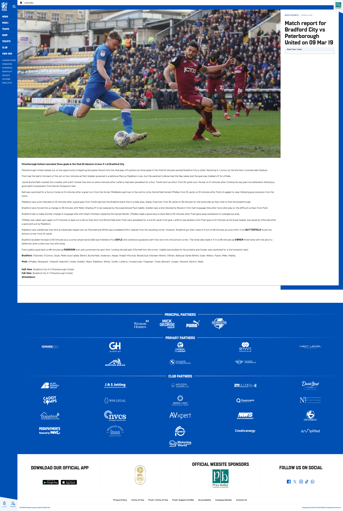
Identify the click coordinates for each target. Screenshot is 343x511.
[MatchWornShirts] (245, 415)
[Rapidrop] (180, 430)
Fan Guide (6, 79)
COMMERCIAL (7, 67)
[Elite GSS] (245, 385)
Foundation (7, 64)
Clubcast (337, 507)
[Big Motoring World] (180, 443)
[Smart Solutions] (245, 347)
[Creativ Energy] (245, 431)
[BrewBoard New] (310, 415)
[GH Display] (115, 347)
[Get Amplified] (310, 431)
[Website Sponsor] (338, 5)
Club (4, 47)
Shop (5, 35)
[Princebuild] (50, 347)
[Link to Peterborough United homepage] (5, 6)
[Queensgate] (245, 400)
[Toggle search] (14, 7)
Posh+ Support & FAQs (183, 500)
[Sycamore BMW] (180, 362)
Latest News (29, 3)
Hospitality (7, 71)
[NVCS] (115, 415)
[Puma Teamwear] (193, 323)
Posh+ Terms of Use (158, 500)
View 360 (7, 53)
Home (21, 2)
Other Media (320, 507)
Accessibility (204, 500)
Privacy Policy (120, 500)
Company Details (223, 500)
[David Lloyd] (310, 385)
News (5, 16)
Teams (5, 28)
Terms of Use (137, 500)
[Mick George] (167, 323)
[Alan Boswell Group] (50, 385)
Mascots (6, 75)
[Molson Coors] (180, 385)
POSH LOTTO (7, 82)
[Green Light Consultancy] (180, 400)
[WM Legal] (115, 400)
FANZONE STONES (9, 60)
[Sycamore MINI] (245, 362)
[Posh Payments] (50, 431)
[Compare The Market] (180, 347)
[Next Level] (310, 347)
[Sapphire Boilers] (50, 415)
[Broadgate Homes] (115, 430)
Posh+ (5, 22)
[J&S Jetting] (115, 385)
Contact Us (241, 500)
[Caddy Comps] (50, 400)
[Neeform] (310, 400)
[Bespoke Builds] (115, 362)
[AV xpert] (180, 415)
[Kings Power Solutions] (219, 323)
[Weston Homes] (141, 323)
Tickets (6, 41)
